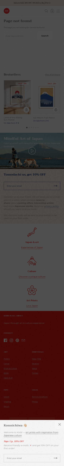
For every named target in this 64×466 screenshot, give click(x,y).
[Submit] (55, 458)
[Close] (59, 424)
